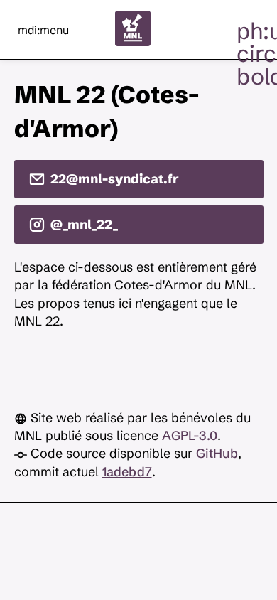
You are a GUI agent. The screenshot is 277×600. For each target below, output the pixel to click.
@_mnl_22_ (84, 224)
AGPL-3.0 (189, 435)
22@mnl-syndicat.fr (114, 179)
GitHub (217, 453)
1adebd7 (127, 472)
